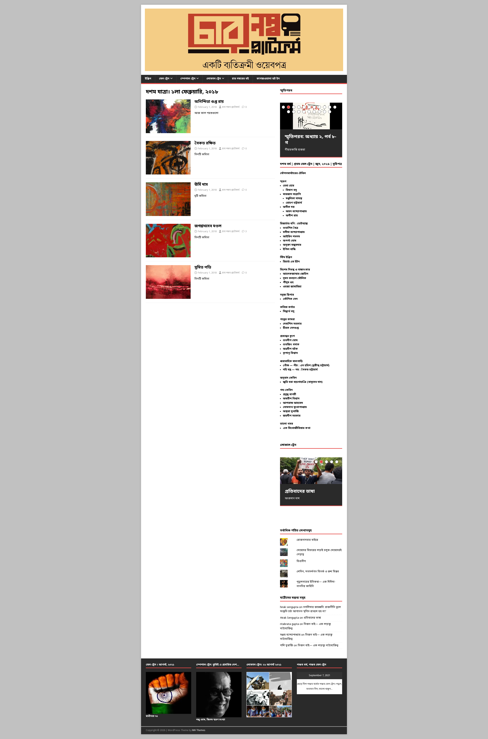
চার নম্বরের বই (240, 79)
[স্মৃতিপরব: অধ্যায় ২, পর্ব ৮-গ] (311, 116)
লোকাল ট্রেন (213, 79)
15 (304, 111)
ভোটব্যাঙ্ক (302, 224)
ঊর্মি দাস (201, 184)
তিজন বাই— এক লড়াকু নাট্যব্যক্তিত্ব (318, 645)
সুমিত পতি (202, 267)
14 (298, 111)
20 (329, 111)
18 (319, 111)
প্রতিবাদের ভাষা (312, 618)
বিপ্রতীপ (301, 561)
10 (329, 107)
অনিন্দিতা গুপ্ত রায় (209, 101)
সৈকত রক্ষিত (205, 143)
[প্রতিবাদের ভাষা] (311, 470)
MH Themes (198, 730)
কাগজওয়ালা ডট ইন (268, 79)
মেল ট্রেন (164, 79)
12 (288, 111)
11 (334, 107)
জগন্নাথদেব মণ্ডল (208, 226)
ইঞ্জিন (148, 79)
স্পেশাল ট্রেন (187, 79)
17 (314, 111)
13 (293, 111)
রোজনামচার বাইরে (307, 540)
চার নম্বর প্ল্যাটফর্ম (230, 107)
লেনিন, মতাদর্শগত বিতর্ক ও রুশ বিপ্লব (318, 571)
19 (324, 111)
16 (309, 111)
